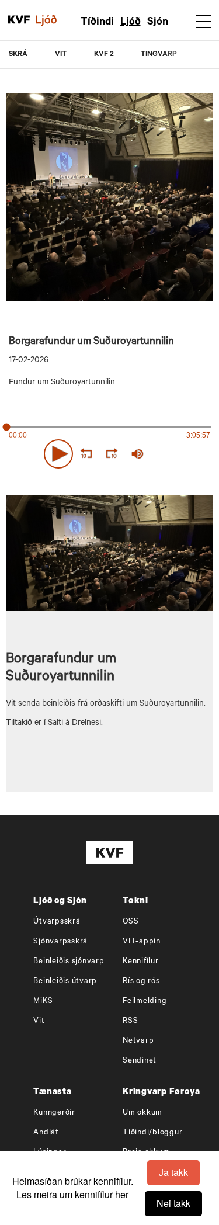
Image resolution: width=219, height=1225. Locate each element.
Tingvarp (159, 55)
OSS (130, 922)
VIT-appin (142, 942)
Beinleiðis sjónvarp (68, 961)
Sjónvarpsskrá (60, 942)
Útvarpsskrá (56, 922)
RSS (130, 1021)
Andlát (46, 1133)
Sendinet (140, 1061)
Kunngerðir (54, 1113)
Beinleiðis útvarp (65, 981)
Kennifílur (141, 961)
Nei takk (173, 1203)
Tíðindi (97, 23)
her (121, 1194)
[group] (137, 454)
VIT (61, 55)
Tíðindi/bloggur (152, 1133)
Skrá (18, 55)
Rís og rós (141, 981)
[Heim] (19, 20)
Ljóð (130, 23)
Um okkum (142, 1113)
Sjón (157, 23)
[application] (109, 451)
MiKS (43, 1001)
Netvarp (138, 1041)
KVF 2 (104, 55)
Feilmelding (144, 1001)
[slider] (183, 454)
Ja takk (173, 1172)
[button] (58, 454)
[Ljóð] (52, 20)
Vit (38, 1021)
